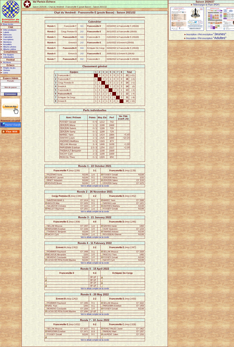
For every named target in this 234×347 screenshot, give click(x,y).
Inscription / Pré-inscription (206, 34)
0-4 (81, 48)
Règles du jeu (9, 68)
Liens (5, 73)
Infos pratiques (9, 30)
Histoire (6, 70)
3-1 (81, 26)
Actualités (7, 44)
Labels (6, 32)
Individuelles (8, 57)
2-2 (81, 31)
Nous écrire (8, 24)
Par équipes (8, 55)
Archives (7, 62)
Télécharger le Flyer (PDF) (206, 4)
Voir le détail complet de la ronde (95, 186)
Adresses (7, 35)
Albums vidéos (9, 49)
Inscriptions (8, 39)
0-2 (81, 59)
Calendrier (7, 37)
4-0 (81, 37)
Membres (7, 42)
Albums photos (9, 47)
